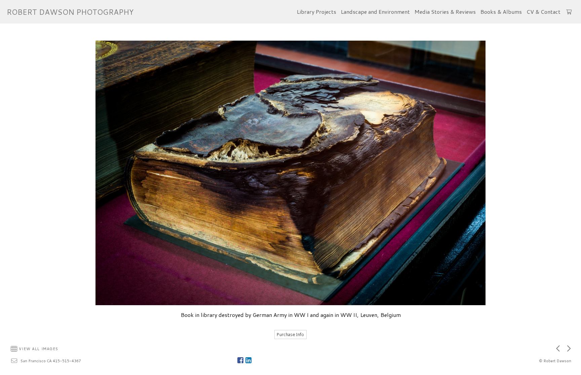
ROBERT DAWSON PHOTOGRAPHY (70, 12)
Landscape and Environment (375, 11)
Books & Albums (501, 11)
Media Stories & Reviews (445, 11)
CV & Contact (543, 11)
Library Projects (316, 11)
